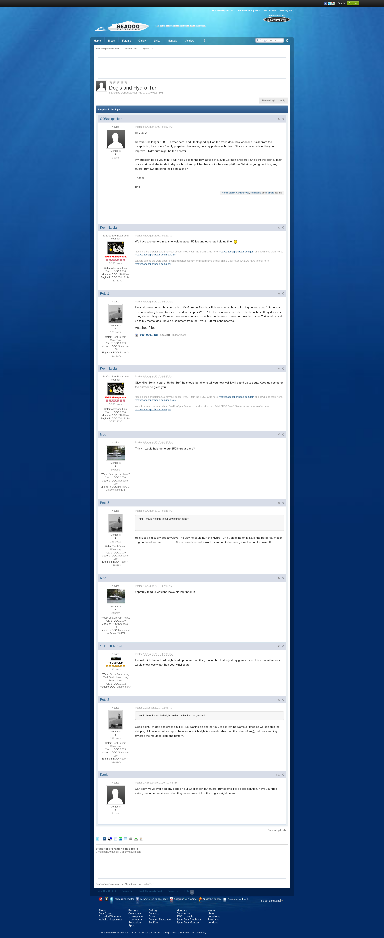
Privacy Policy (199, 932)
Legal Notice (171, 932)
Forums (126, 40)
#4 (279, 368)
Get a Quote (286, 10)
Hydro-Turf (148, 884)
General (153, 916)
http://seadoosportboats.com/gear (153, 264)
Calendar (143, 932)
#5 (279, 434)
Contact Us (173, 891)
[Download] (136, 838)
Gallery (142, 40)
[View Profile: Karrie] (115, 794)
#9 (279, 699)
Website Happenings (110, 919)
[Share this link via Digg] (104, 838)
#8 (279, 646)
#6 (279, 502)
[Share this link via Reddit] (115, 838)
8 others (270, 192)
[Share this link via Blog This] (141, 838)
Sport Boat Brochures (189, 919)
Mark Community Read (150, 891)
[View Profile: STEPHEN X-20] (115, 658)
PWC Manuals (185, 916)
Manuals (172, 40)
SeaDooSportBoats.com (107, 884)
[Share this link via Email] (125, 838)
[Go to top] (192, 892)
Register (353, 3)
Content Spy (128, 891)
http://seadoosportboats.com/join (236, 251)
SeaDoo (153, 922)
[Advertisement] (192, 68)
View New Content (107, 891)
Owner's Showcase (160, 919)
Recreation (134, 922)
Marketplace (131, 884)
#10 (278, 774)
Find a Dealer (270, 10)
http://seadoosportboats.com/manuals (155, 254)
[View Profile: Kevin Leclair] (115, 247)
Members (184, 932)
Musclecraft (135, 919)
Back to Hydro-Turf (278, 830)
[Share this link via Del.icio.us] (110, 838)
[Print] (130, 838)
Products (213, 919)
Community (135, 913)
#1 (279, 119)
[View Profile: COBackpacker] (115, 139)
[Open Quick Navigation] (204, 40)
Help (186, 891)
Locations (214, 916)
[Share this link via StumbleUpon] (120, 838)
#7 (279, 578)
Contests (154, 913)
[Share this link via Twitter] (97, 838)
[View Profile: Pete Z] (115, 313)
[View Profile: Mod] (115, 452)
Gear (257, 10)
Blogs (111, 40)
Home (97, 40)
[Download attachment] (136, 334)
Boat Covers (106, 913)
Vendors (189, 40)
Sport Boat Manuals (188, 922)
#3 (279, 293)
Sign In (341, 3)
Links (157, 40)
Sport (131, 925)
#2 (279, 227)
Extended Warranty (110, 916)
